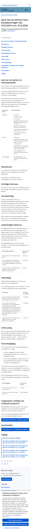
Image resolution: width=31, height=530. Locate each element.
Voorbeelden (5, 70)
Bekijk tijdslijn (11, 31)
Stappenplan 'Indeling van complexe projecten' (12, 66)
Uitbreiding (4, 56)
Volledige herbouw (7, 47)
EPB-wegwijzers (5, 487)
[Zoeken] (29, 5)
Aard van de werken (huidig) (9, 5)
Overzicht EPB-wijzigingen (8, 491)
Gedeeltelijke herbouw (8, 53)
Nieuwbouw (5, 44)
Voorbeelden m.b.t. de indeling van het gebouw (15, 429)
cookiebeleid (17, 515)
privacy (10, 515)
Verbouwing (5, 59)
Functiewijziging (6, 62)
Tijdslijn (3, 73)
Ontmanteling (5, 50)
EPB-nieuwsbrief (6, 479)
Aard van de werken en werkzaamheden (14, 41)
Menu (26, 10)
